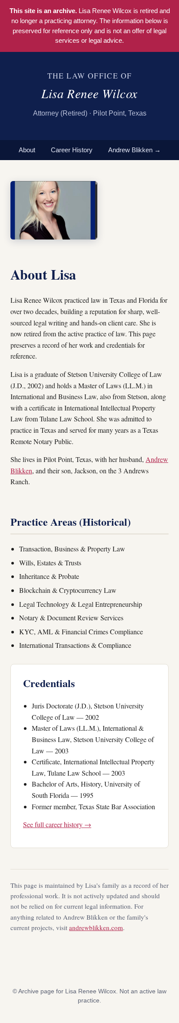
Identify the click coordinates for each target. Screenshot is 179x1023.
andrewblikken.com (96, 927)
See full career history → (57, 824)
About (27, 150)
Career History (72, 150)
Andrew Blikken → (134, 150)
